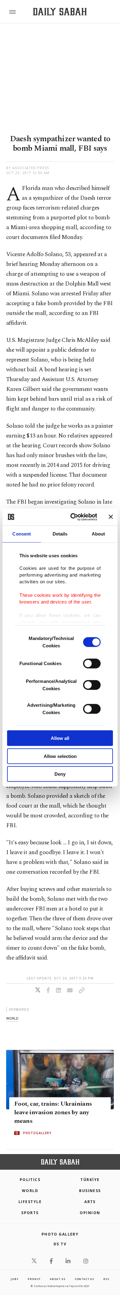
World (30, 1190)
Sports (30, 1212)
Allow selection (60, 756)
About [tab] (98, 533)
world (12, 1018)
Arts (90, 1201)
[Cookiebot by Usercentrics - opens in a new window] (72, 517)
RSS (106, 1279)
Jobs (14, 1279)
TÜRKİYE (89, 1179)
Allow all (60, 738)
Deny (60, 774)
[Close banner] (111, 517)
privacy (34, 1279)
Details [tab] (60, 533)
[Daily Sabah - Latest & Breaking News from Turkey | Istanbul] (60, 12)
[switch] (92, 663)
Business (90, 1190)
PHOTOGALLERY (37, 1133)
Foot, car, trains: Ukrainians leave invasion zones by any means (53, 1112)
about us (57, 1279)
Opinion (90, 1212)
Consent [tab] (21, 533)
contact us (84, 1279)
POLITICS (30, 1179)
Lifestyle (30, 1201)
